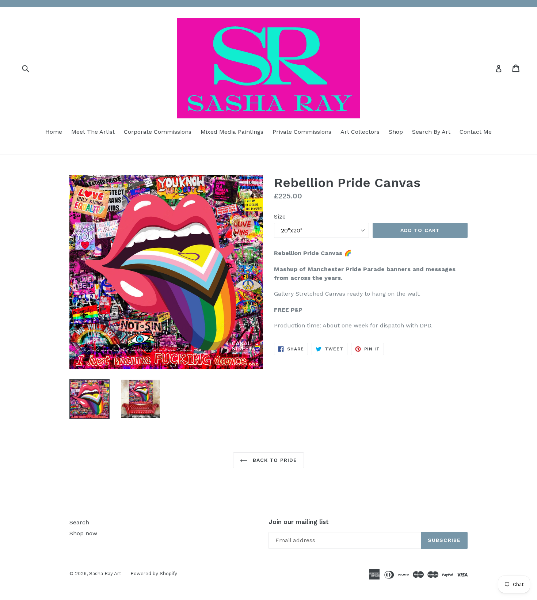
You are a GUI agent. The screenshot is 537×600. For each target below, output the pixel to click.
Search (79, 522)
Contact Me (476, 131)
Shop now (83, 533)
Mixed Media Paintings (232, 131)
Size (280, 216)
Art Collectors (360, 131)
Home (53, 131)
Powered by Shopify (153, 573)
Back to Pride (274, 460)
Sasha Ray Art (105, 573)
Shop (396, 131)
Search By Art (431, 131)
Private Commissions (302, 131)
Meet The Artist (93, 131)
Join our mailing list (298, 521)
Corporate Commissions (157, 131)
